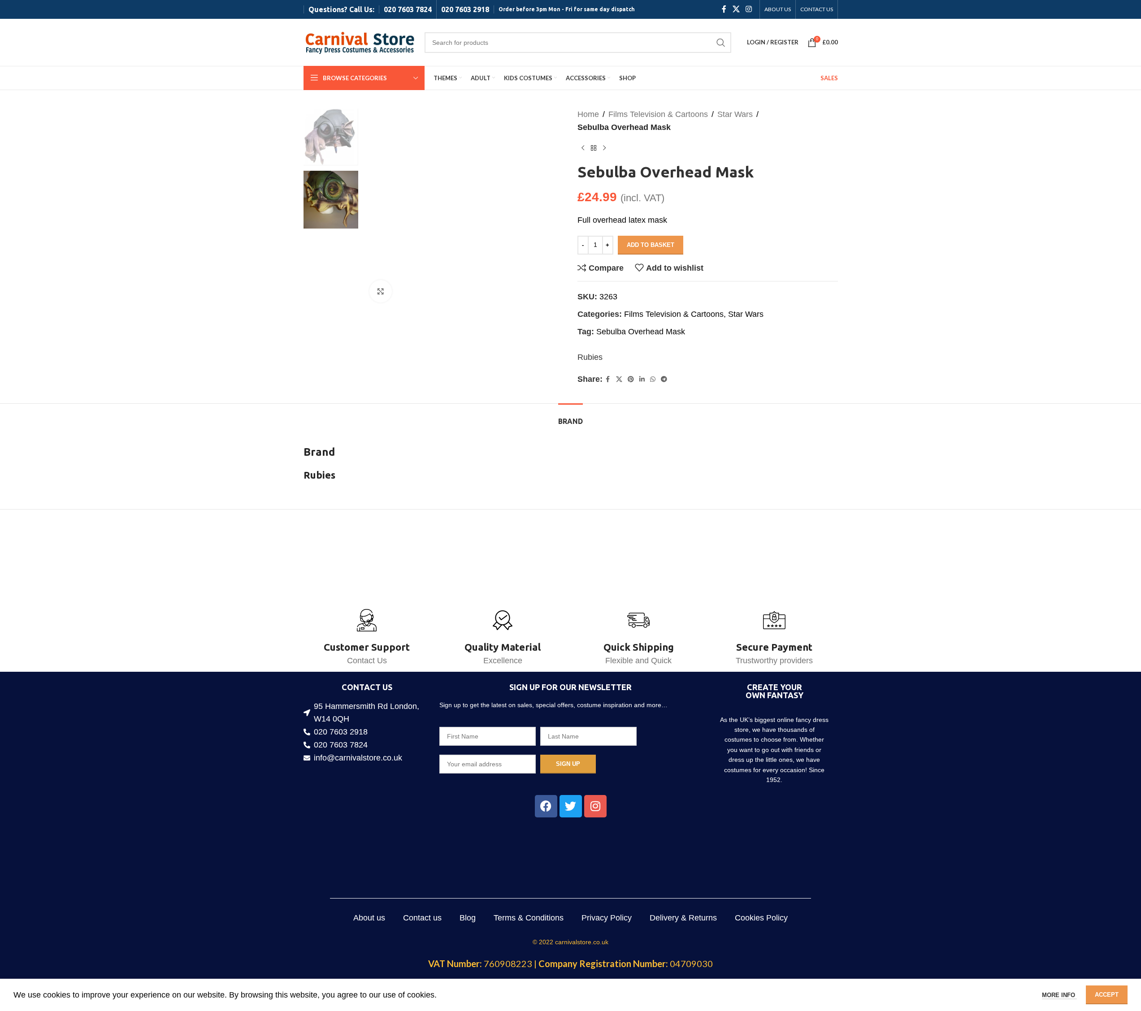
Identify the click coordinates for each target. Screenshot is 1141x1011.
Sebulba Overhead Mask (640, 331)
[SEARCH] (721, 42)
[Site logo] (360, 41)
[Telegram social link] (664, 379)
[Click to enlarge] (380, 291)
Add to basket (650, 245)
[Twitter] (571, 806)
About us (369, 917)
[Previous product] (582, 148)
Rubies (590, 357)
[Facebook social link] (724, 9)
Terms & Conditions (529, 917)
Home (588, 114)
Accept (1107, 994)
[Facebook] (546, 806)
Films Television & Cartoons (658, 114)
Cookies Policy (761, 917)
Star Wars (735, 114)
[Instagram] (595, 806)
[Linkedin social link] (642, 379)
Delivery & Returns (683, 917)
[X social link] (735, 9)
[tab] (570, 417)
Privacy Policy (606, 917)
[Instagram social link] (748, 9)
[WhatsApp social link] (652, 379)
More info (1059, 995)
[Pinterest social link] (631, 379)
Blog (468, 917)
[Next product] (604, 148)
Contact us (422, 917)
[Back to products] (593, 148)
